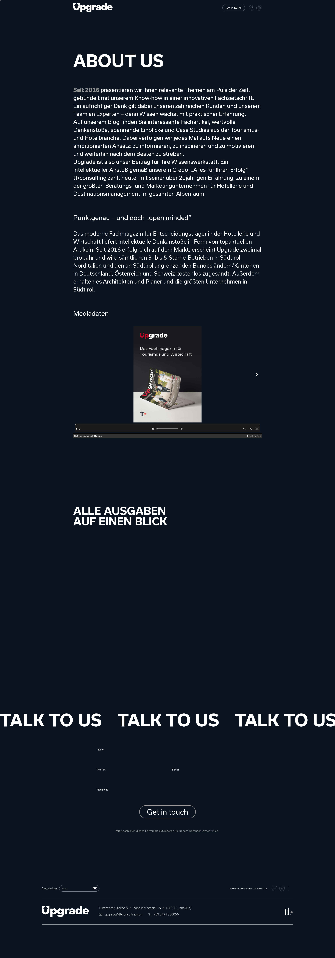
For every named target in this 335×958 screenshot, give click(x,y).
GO (95, 888)
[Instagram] (259, 7)
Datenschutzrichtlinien (203, 830)
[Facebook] (251, 7)
